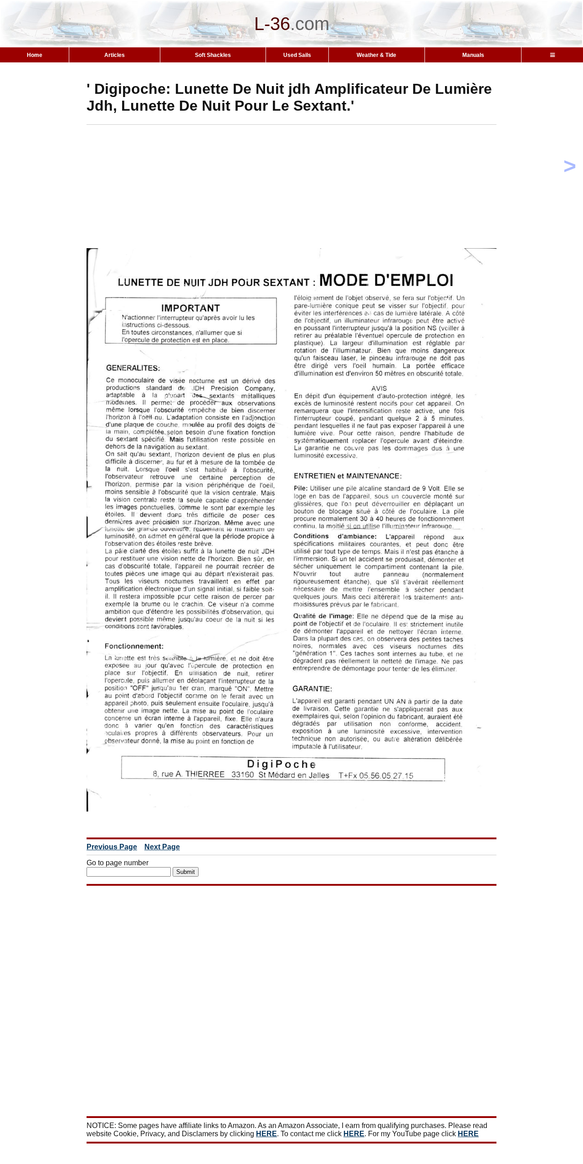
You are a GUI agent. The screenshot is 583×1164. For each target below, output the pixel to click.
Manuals (473, 55)
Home (34, 55)
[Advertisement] (307, 188)
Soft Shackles (213, 55)
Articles (114, 55)
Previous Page (112, 847)
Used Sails (297, 55)
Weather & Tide (376, 55)
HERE (266, 1134)
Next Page (162, 847)
